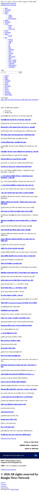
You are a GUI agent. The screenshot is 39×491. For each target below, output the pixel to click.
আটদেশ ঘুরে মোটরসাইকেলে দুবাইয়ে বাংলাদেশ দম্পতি (13, 404)
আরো (6, 38)
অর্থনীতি (10, 17)
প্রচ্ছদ (6, 8)
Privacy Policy (28, 455)
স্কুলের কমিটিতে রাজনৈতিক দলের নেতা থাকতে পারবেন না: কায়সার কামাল (18, 256)
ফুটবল (9, 27)
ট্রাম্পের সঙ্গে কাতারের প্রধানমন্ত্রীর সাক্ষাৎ (11, 356)
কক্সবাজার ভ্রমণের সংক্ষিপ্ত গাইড (9, 419)
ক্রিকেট (10, 25)
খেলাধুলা (6, 24)
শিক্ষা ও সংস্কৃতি (12, 60)
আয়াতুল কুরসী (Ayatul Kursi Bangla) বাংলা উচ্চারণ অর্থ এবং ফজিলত (19, 303)
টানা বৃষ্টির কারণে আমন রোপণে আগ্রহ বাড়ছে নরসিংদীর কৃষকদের (16, 434)
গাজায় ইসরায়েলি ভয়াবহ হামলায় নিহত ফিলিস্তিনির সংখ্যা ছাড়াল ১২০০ (17, 374)
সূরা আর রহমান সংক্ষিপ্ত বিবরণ (8, 348)
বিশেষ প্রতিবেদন (12, 18)
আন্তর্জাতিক (8, 22)
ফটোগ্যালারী (7, 93)
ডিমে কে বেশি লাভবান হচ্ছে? (7, 427)
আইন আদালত (11, 57)
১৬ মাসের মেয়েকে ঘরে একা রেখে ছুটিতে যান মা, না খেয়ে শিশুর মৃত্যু (17, 397)
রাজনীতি (6, 20)
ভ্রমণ (9, 51)
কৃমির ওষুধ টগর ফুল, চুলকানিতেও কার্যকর (10, 340)
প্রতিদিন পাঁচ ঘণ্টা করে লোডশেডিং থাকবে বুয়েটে (12, 248)
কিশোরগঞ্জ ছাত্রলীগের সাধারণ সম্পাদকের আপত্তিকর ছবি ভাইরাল (16, 325)
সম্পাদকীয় (10, 53)
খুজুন (20, 72)
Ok (36, 455)
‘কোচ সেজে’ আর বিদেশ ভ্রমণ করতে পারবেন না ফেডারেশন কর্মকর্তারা (17, 193)
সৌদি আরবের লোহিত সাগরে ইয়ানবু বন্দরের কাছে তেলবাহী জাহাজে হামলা (18, 135)
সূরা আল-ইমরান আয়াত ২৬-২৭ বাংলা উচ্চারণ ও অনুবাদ (14, 288)
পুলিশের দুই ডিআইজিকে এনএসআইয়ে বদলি (11, 263)
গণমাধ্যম (10, 41)
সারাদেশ (6, 34)
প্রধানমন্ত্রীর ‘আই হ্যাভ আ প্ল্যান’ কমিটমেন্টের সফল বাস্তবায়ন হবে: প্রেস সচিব (19, 151)
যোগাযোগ (7, 91)
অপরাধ (10, 15)
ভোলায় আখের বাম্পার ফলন (7, 412)
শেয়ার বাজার (11, 63)
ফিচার (9, 48)
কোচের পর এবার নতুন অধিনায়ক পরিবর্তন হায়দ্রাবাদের (13, 382)
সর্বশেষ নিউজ (8, 10)
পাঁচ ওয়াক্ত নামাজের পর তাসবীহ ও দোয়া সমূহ (12, 295)
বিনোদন (6, 31)
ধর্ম (9, 44)
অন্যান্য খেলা (11, 29)
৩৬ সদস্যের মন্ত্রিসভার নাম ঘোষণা (9, 333)
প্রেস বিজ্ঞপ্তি (11, 67)
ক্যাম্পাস (10, 39)
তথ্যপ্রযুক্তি (8, 32)
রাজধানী (10, 36)
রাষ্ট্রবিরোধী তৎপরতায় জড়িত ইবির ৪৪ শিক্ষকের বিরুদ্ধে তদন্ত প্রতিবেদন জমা (19, 273)
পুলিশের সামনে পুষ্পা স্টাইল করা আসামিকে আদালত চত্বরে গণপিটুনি (17, 211)
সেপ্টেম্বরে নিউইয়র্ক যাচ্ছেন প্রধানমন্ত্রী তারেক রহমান (13, 142)
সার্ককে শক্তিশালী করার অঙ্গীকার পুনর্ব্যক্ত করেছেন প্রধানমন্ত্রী (15, 230)
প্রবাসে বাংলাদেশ (12, 65)
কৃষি (9, 46)
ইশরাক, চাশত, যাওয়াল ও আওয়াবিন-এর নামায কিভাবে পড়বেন (15, 318)
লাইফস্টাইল (11, 50)
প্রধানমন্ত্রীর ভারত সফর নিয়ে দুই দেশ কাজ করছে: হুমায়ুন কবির (16, 120)
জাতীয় (6, 13)
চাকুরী (9, 43)
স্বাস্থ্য (9, 55)
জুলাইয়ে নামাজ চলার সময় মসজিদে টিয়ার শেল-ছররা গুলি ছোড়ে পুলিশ (17, 280)
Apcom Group (14, 489)
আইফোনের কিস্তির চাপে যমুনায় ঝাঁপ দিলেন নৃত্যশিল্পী (13, 159)
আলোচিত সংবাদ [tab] (8, 113)
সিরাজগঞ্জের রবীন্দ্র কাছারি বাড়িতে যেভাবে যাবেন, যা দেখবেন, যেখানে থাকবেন (19, 389)
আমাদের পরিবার (8, 95)
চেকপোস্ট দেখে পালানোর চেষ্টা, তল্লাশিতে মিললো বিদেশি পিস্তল (16, 167)
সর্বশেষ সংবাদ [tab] (8, 111)
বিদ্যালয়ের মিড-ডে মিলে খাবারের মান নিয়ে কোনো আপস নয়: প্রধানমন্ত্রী (18, 127)
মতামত (10, 58)
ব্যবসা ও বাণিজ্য (12, 62)
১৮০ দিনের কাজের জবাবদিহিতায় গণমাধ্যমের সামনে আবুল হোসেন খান (17, 185)
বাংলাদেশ (7, 12)
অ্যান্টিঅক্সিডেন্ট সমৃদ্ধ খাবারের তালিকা (9, 310)
